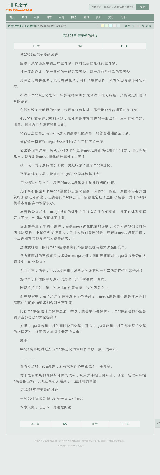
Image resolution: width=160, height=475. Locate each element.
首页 (12, 17)
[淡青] (118, 25)
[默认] (98, 25)
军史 (61, 17)
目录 (80, 46)
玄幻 (24, 17)
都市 (49, 17)
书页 (65, 423)
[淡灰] (114, 25)
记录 (123, 17)
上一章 (36, 46)
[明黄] (102, 25)
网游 (73, 17)
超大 (148, 25)
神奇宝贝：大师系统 (25, 25)
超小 (127, 25)
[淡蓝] (110, 25)
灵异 (98, 17)
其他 (110, 17)
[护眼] (106, 25)
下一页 (124, 46)
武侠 (36, 17)
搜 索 (142, 7)
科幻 (86, 17)
